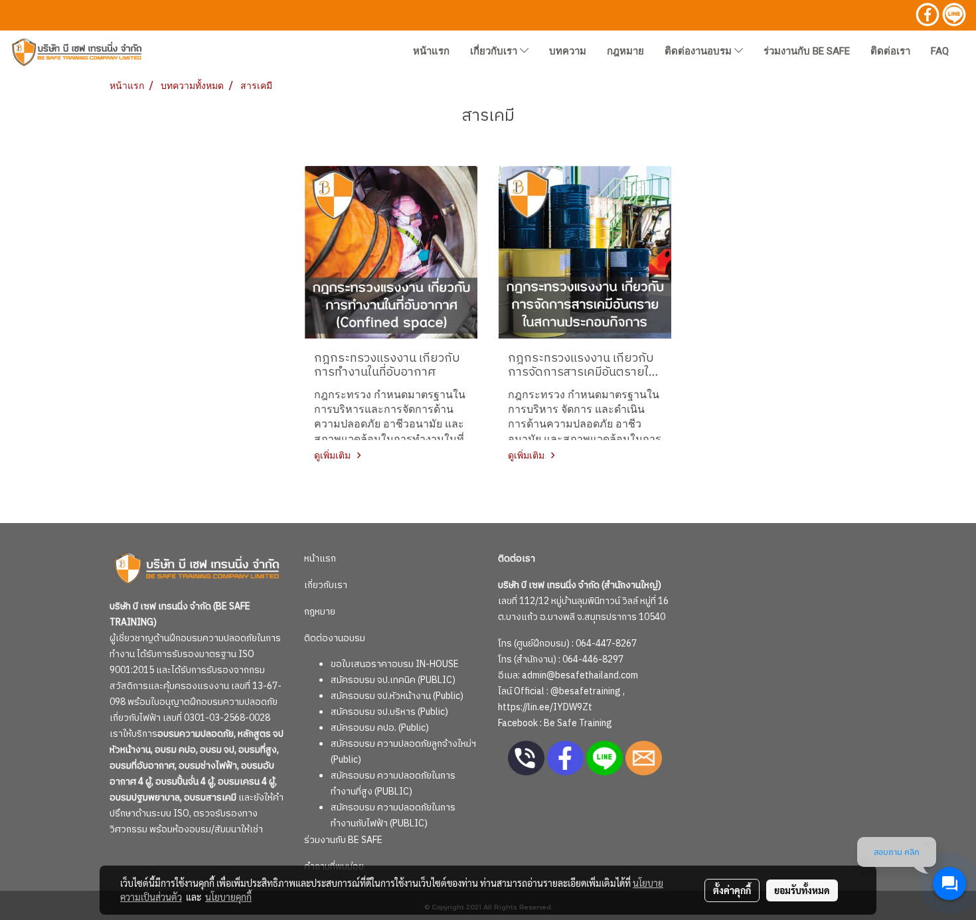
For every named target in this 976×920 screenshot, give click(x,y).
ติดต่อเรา (890, 51)
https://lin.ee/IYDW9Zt (545, 707)
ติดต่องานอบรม (699, 51)
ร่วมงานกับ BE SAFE (807, 51)
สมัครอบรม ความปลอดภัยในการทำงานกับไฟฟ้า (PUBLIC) (393, 815)
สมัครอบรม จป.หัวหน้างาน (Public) (397, 696)
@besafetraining (585, 691)
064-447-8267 (606, 643)
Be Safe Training (578, 723)
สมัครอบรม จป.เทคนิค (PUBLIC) (393, 680)
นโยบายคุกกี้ (228, 897)
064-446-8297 (592, 659)
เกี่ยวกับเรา (495, 51)
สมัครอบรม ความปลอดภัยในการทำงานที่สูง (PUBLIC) (393, 783)
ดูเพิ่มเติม (333, 455)
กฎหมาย (625, 51)
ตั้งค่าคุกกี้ (732, 890)
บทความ (567, 51)
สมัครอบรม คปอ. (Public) (380, 727)
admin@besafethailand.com (580, 675)
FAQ (940, 51)
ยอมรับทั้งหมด (802, 890)
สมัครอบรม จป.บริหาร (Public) (389, 712)
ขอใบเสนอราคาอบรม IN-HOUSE (395, 664)
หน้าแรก (431, 51)
